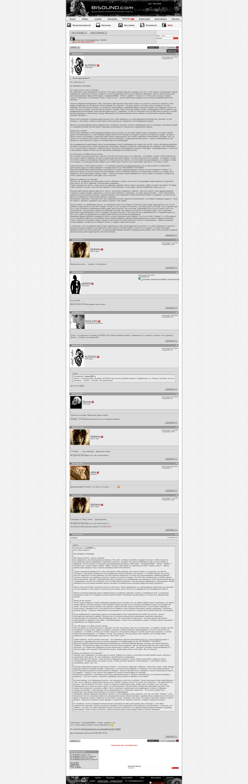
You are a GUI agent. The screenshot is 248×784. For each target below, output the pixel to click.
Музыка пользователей (82, 25)
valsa (93, 472)
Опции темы (171, 51)
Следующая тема (131, 745)
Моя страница (129, 25)
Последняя (171, 47)
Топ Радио (126, 19)
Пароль (159, 38)
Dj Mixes (85, 19)
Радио (142, 777)
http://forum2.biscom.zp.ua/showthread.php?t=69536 (101, 729)
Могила (87, 401)
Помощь (178, 14)
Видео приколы (161, 19)
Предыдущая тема (118, 745)
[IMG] (72, 766)
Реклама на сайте (81, 781)
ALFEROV (91, 65)
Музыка (73, 19)
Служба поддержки (116, 781)
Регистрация (157, 3)
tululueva (95, 249)
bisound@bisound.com (136, 781)
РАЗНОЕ (103, 40)
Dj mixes (86, 777)
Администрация (103, 781)
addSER (86, 283)
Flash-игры (175, 19)
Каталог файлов (127, 777)
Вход (150, 3)
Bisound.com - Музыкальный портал (87, 40)
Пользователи (151, 25)
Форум (170, 25)
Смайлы (73, 764)
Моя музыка (106, 25)
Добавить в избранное (173, 15)
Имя (158, 36)
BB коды (73, 762)
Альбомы (98, 19)
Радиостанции (144, 19)
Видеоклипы (112, 19)
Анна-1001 (91, 321)
